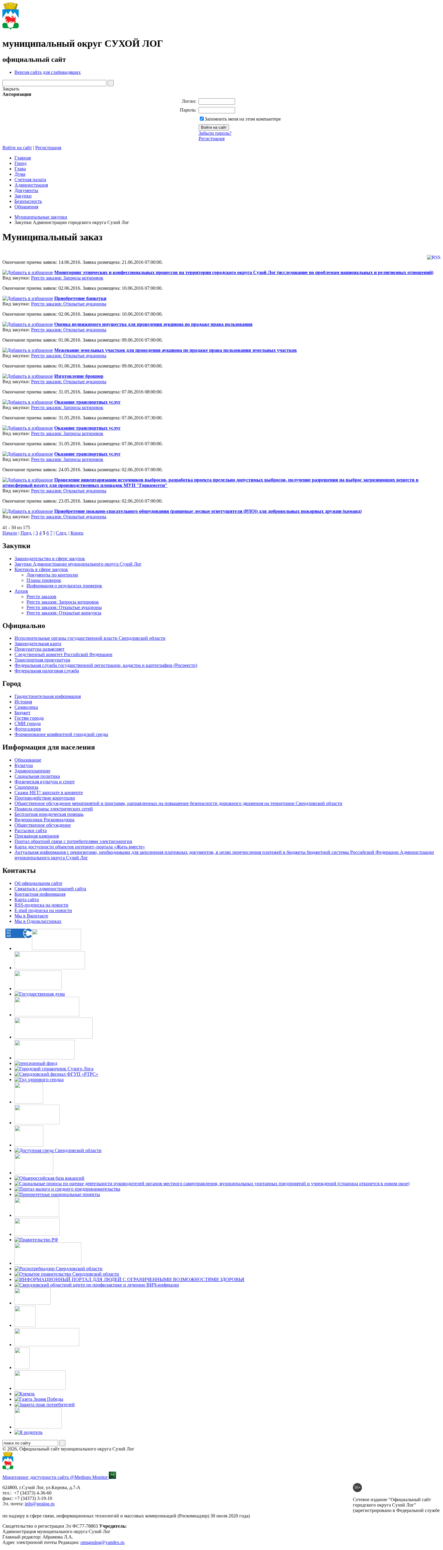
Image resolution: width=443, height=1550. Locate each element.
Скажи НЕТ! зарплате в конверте (48, 792)
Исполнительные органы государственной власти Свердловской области (89, 638)
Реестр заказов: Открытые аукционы (68, 303)
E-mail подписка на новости (43, 910)
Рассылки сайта (30, 830)
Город (20, 163)
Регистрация (212, 138)
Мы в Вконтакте (31, 915)
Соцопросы (26, 787)
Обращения (26, 206)
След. (61, 532)
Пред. (26, 532)
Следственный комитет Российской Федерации (63, 654)
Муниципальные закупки (40, 216)
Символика (26, 707)
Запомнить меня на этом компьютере (243, 119)
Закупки (23, 195)
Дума (19, 174)
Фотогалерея (27, 728)
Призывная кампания (36, 835)
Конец (77, 532)
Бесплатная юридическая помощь (48, 814)
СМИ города (27, 723)
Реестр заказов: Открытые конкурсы (64, 612)
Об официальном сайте (38, 883)
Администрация (31, 185)
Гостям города (29, 718)
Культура (23, 765)
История (23, 701)
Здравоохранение (32, 770)
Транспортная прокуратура (42, 659)
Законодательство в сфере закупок (49, 558)
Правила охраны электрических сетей (53, 808)
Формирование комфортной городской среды (61, 734)
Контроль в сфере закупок (41, 569)
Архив (21, 591)
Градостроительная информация (47, 696)
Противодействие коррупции (44, 797)
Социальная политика (37, 776)
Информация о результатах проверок (64, 585)
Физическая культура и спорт (44, 781)
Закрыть (10, 88)
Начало (9, 532)
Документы (26, 190)
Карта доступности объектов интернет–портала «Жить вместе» (79, 846)
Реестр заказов (41, 596)
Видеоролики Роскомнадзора (44, 819)
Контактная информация (39, 894)
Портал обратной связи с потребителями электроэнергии (73, 841)
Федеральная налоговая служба (46, 670)
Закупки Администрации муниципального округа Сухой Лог (78, 564)
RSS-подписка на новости (41, 905)
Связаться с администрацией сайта (50, 888)
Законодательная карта (37, 643)
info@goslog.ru (40, 1503)
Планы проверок (44, 580)
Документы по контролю (52, 574)
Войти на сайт (17, 147)
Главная (22, 157)
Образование (27, 759)
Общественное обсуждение (42, 825)
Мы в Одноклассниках (37, 921)
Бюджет (22, 712)
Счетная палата (30, 179)
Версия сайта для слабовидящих (47, 72)
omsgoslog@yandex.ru (102, 1542)
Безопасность (28, 201)
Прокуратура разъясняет (39, 649)
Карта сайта (26, 899)
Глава (20, 168)
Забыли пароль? (215, 133)
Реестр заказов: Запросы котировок (67, 277)
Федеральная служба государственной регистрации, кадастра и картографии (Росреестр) (105, 665)
